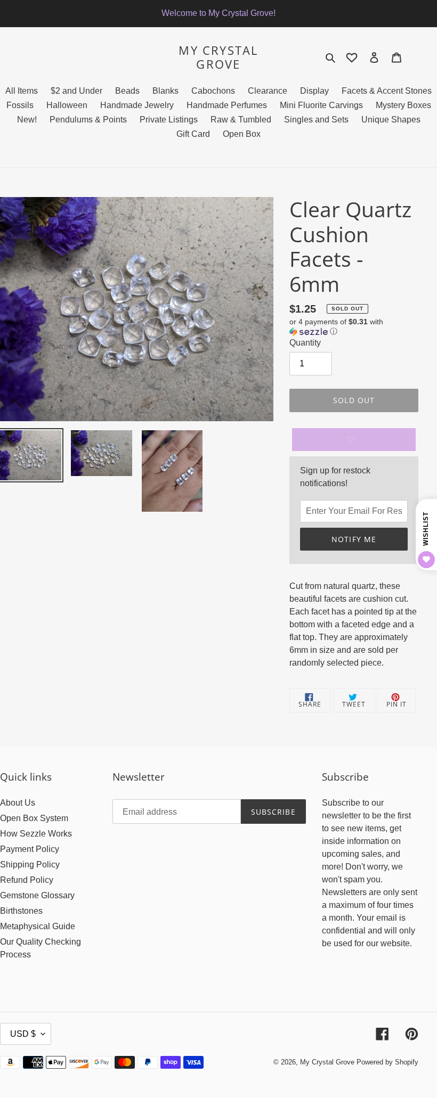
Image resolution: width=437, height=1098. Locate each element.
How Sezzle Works (36, 833)
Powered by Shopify (387, 1062)
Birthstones (21, 910)
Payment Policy (29, 849)
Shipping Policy (30, 864)
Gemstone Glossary (37, 895)
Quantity (305, 342)
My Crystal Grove (218, 57)
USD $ (23, 1033)
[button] (353, 327)
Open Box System (34, 818)
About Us (17, 802)
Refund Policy (26, 879)
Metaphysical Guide (37, 926)
